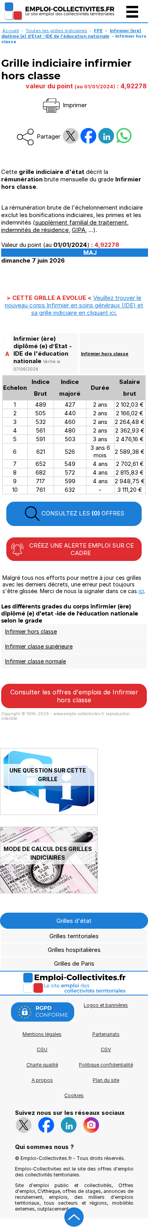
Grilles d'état (74, 920)
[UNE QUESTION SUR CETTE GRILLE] (49, 812)
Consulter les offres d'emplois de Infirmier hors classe (74, 696)
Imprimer (74, 105)
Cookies (74, 1095)
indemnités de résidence (35, 230)
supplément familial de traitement (81, 222)
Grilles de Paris (74, 963)
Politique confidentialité (106, 1065)
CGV (106, 1049)
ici (141, 591)
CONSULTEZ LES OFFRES (82, 513)
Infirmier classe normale (35, 661)
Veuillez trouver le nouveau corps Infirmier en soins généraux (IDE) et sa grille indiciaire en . (74, 305)
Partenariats (106, 1034)
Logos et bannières (106, 1005)
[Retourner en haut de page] (74, 1217)
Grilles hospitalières (74, 949)
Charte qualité (42, 1065)
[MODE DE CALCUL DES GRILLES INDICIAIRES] (49, 891)
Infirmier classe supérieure (39, 646)
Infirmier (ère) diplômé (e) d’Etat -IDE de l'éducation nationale (71, 33)
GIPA (78, 230)
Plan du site (106, 1080)
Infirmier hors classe (104, 353)
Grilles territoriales (74, 936)
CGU (42, 1049)
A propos (42, 1080)
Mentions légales (42, 1034)
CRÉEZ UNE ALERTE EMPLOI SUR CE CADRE (81, 549)
